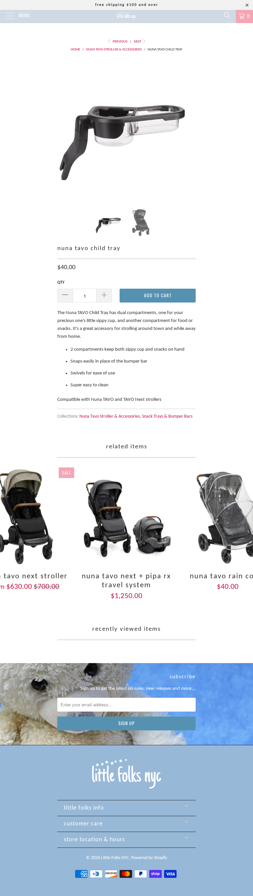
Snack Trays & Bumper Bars (167, 416)
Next (138, 42)
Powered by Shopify (149, 857)
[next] (188, 129)
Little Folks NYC (115, 857)
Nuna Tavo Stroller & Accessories (109, 416)
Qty (61, 282)
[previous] (64, 129)
